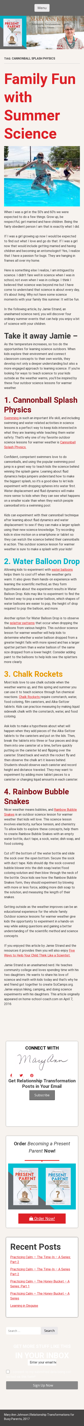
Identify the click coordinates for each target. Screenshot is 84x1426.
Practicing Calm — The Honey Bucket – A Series (40, 1296)
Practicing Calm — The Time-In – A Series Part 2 (40, 1271)
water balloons (62, 570)
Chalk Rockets (30, 697)
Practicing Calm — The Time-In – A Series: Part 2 (40, 1259)
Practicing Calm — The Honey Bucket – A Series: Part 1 (40, 1283)
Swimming (11, 418)
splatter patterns (22, 623)
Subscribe (42, 1095)
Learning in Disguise (24, 1306)
